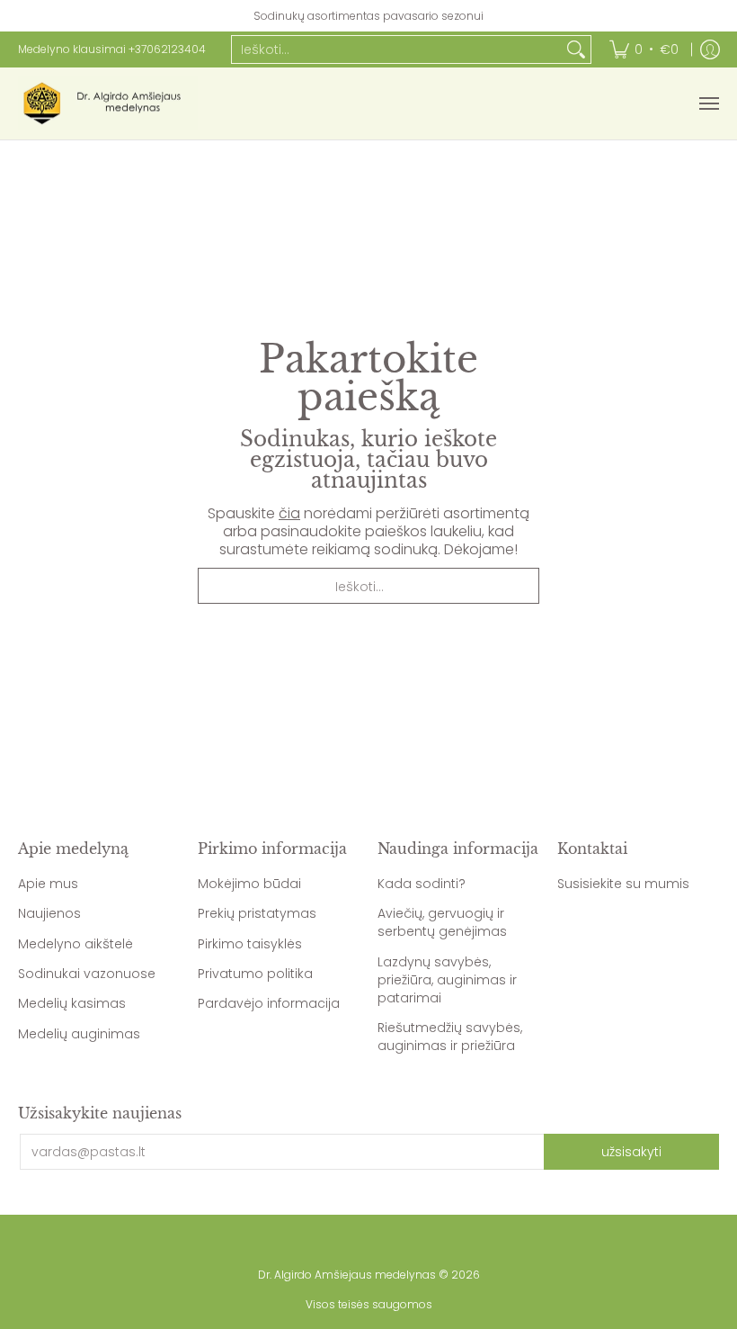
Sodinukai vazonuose (86, 974)
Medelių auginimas (79, 1034)
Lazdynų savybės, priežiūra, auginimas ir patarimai (447, 980)
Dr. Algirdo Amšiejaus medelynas (347, 1274)
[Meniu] (708, 103)
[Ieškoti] (576, 49)
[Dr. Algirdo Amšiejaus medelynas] (108, 103)
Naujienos (49, 913)
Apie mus (48, 884)
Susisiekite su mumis (623, 884)
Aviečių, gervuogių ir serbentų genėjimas (442, 922)
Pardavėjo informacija (269, 1003)
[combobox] (397, 49)
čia (289, 513)
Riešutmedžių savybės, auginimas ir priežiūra (449, 1037)
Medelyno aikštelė (75, 944)
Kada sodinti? (421, 884)
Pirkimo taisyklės (250, 944)
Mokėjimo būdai (249, 884)
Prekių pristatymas (257, 913)
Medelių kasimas (72, 1003)
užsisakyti (631, 1152)
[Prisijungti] (710, 49)
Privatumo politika (255, 974)
